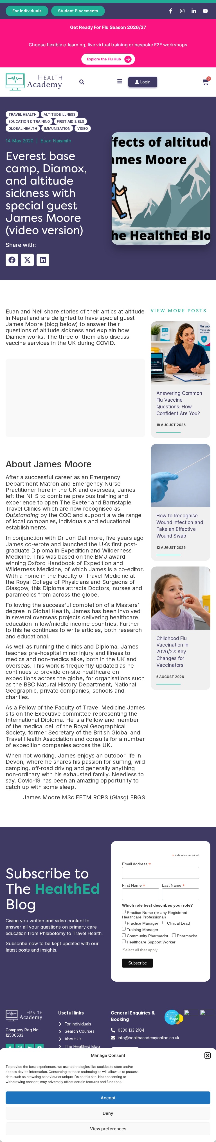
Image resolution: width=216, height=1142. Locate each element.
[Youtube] (205, 11)
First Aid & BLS (70, 121)
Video (82, 128)
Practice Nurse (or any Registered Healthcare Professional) (154, 914)
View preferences (108, 1128)
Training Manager (142, 929)
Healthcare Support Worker (151, 942)
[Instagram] (182, 11)
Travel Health (22, 114)
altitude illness (59, 114)
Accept (108, 1097)
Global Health (22, 128)
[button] (207, 1055)
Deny (108, 1113)
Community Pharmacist (147, 936)
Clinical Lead (178, 923)
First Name (133, 885)
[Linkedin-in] (194, 11)
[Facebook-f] (171, 11)
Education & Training (29, 121)
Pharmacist (187, 936)
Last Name (173, 885)
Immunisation (57, 128)
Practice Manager (142, 923)
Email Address (136, 863)
